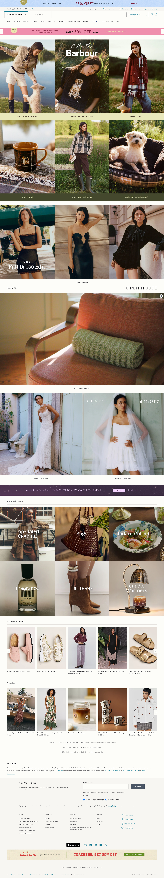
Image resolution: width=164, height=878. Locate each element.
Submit (137, 786)
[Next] (162, 31)
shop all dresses (82, 282)
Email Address (88, 782)
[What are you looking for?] (145, 14)
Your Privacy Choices (77, 874)
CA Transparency (33, 874)
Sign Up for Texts (130, 823)
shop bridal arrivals (41, 478)
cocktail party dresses (112, 771)
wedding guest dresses (131, 771)
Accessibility (45, 874)
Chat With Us (129, 828)
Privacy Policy (112, 806)
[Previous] (2, 31)
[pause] (161, 296)
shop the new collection (82, 388)
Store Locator (129, 815)
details (31, 9)
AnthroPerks (129, 819)
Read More (11, 774)
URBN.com (54, 874)
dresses (60, 771)
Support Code (64, 874)
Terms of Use (21, 874)
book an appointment (123, 478)
